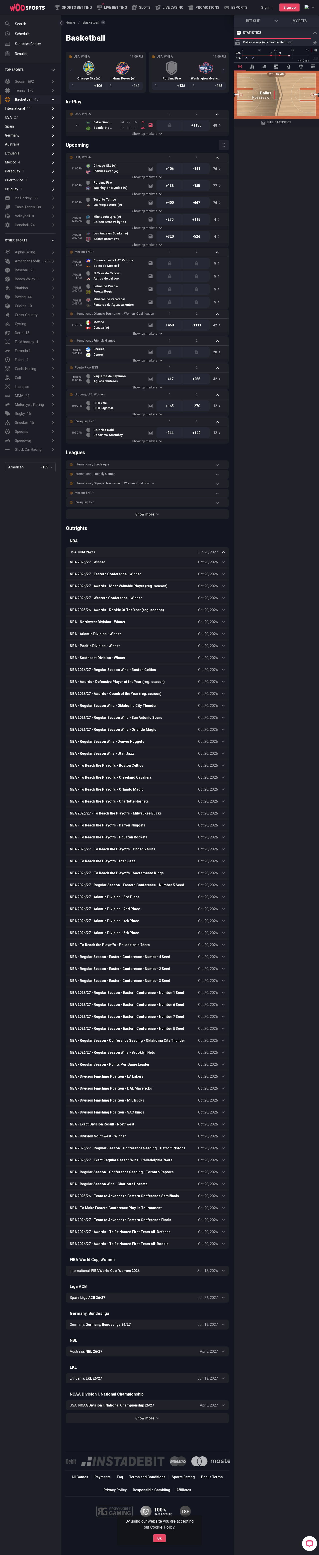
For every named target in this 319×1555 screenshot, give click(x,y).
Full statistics (279, 122)
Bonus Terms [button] (212, 1477)
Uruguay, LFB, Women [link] (90, 394)
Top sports (14, 70)
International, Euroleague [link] (92, 464)
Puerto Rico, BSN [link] (86, 367)
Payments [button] (102, 1477)
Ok (159, 1538)
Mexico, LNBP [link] (84, 252)
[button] (141, 7)
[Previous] (71, 70)
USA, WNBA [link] (83, 114)
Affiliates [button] (183, 1490)
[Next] (224, 70)
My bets (300, 21)
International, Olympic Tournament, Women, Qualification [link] (114, 313)
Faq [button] (120, 1477)
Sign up (289, 7)
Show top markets (144, 134)
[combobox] (309, 7)
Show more (144, 514)
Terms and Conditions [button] (147, 1477)
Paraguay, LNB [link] (84, 421)
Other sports (16, 240)
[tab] (240, 67)
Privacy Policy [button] (115, 1490)
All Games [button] (80, 1477)
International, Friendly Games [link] (95, 340)
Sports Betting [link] (183, 1477)
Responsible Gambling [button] (151, 1490)
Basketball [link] (91, 22)
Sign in (266, 7)
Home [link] (70, 22)
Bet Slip (253, 21)
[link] (27, 7)
